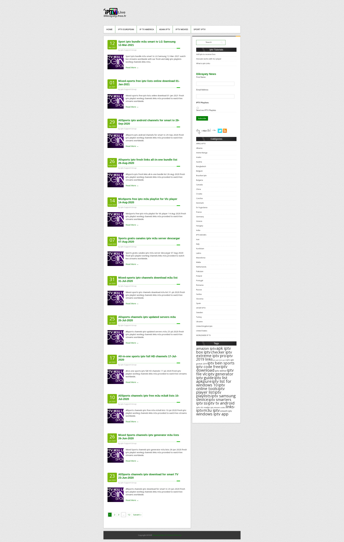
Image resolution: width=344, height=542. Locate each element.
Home (109, 29)
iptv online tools (210, 386)
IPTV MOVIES (181, 29)
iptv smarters (220, 399)
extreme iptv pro (211, 355)
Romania (199, 285)
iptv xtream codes (218, 407)
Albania (199, 148)
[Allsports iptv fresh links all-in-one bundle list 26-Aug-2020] (116, 179)
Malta (198, 262)
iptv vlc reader (203, 407)
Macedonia (200, 257)
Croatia (199, 194)
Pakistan (199, 271)
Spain (198, 303)
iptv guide (205, 377)
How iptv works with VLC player (208, 59)
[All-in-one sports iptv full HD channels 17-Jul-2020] (116, 376)
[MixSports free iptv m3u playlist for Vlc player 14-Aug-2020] (116, 219)
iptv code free (208, 366)
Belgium (199, 171)
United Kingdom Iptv (204, 326)
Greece (199, 221)
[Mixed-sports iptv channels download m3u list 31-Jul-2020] (116, 297)
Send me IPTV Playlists (206, 110)
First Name (201, 77)
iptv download (211, 368)
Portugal (199, 280)
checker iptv (221, 352)
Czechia (199, 198)
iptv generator (220, 373)
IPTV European (126, 29)
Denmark (200, 203)
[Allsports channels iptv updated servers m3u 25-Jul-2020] (116, 337)
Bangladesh (201, 166)
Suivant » (137, 514)
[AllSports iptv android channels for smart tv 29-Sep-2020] (116, 140)
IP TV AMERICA (146, 29)
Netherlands (201, 267)
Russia (199, 289)
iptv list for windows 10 (213, 383)
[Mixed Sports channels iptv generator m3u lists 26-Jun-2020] (116, 455)
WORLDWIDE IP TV (203, 335)
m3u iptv (211, 410)
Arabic (198, 157)
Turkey (199, 317)
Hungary (199, 225)
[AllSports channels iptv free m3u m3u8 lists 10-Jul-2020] (116, 415)
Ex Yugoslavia (201, 207)
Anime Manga (201, 152)
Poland (199, 276)
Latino (198, 253)
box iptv (203, 352)
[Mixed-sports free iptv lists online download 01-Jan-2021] (116, 101)
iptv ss (201, 403)
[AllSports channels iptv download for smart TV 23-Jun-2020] (116, 494)
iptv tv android (221, 403)
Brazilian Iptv (201, 175)
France (199, 212)
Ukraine (199, 321)
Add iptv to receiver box (205, 54)
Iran (197, 239)
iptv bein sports (221, 362)
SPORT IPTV (199, 29)
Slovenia (199, 299)
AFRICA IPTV (201, 143)
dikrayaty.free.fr (159, 535)
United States (201, 330)
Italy (198, 244)
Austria (199, 162)
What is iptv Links (203, 63)
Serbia (199, 294)
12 (129, 514)
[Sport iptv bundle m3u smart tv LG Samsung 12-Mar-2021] (116, 61)
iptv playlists (208, 393)
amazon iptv (206, 348)
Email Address (202, 90)
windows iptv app (212, 414)
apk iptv (223, 348)
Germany (200, 216)
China (198, 189)
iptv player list (210, 390)
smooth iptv (226, 411)
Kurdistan (200, 248)
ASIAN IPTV (164, 29)
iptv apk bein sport (219, 360)
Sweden (199, 312)
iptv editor (221, 370)
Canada (199, 184)
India (198, 230)
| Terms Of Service (173, 535)
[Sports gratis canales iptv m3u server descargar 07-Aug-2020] (116, 258)
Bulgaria (199, 180)
